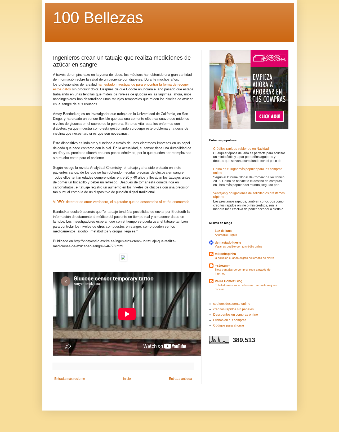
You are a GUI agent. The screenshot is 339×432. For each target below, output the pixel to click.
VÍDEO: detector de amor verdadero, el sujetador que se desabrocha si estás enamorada (121, 202)
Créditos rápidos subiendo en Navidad (241, 149)
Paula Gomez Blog (228, 281)
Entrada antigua (180, 379)
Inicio (127, 379)
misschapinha (225, 254)
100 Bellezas (98, 18)
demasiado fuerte (228, 242)
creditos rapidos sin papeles (233, 309)
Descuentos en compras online (235, 314)
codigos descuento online (231, 304)
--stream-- (222, 265)
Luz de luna (223, 231)
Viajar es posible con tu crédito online (238, 246)
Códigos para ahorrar (228, 325)
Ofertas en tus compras (229, 320)
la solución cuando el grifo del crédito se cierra (244, 257)
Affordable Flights (226, 234)
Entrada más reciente (69, 379)
